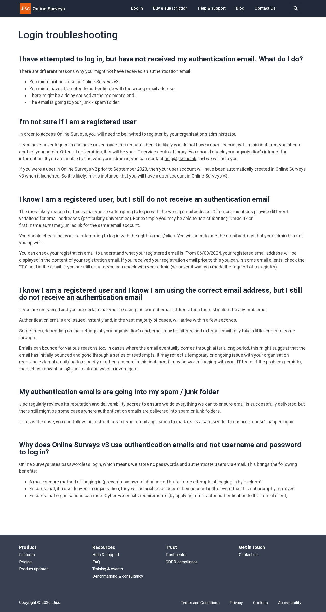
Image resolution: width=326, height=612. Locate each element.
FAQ (96, 562)
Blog (240, 8)
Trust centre (176, 554)
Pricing (25, 562)
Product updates (34, 569)
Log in (137, 8)
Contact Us (265, 8)
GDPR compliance (182, 562)
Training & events (107, 569)
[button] (296, 8)
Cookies (260, 602)
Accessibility (289, 602)
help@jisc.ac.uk (180, 158)
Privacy (236, 602)
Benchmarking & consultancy (117, 576)
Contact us (248, 554)
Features (27, 554)
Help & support (212, 8)
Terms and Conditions (200, 602)
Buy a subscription (170, 8)
